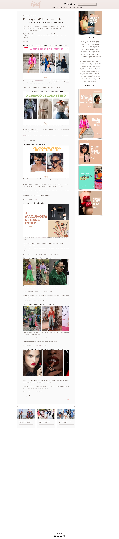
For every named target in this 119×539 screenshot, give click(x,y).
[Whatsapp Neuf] (65, 4)
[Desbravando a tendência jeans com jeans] (66, 414)
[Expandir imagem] (36, 272)
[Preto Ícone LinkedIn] (68, 4)
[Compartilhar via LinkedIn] (29, 396)
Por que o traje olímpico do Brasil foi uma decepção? (25, 421)
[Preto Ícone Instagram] (74, 4)
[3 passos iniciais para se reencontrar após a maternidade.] (46, 414)
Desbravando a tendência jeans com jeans (65, 421)
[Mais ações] (68, 15)
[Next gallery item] (67, 272)
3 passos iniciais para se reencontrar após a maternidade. (44, 421)
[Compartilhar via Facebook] (23, 396)
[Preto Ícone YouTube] (71, 4)
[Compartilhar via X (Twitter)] (26, 396)
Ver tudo (73, 406)
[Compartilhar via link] (32, 396)
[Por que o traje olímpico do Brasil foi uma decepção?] (26, 414)
